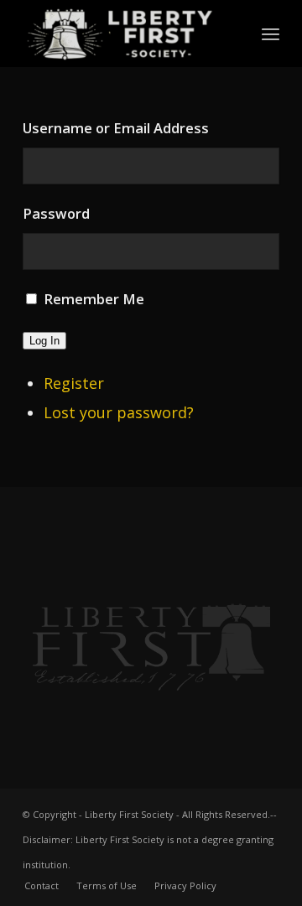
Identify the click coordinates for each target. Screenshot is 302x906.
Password (56, 213)
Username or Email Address (116, 127)
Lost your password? (119, 412)
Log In (44, 340)
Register (74, 383)
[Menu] (270, 33)
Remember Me (94, 298)
